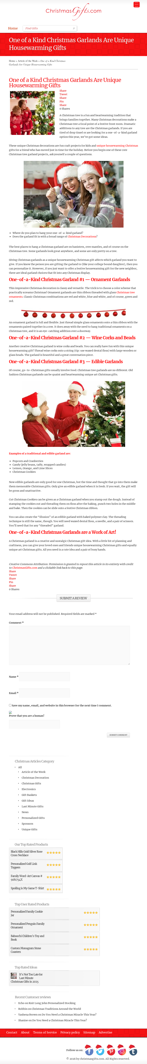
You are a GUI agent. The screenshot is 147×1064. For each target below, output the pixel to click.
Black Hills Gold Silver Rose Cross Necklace (26, 853)
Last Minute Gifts (32, 806)
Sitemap (89, 1032)
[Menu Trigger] (137, 4)
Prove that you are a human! (26, 715)
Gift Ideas (28, 800)
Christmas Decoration (35, 777)
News (25, 812)
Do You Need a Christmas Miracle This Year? (69, 1014)
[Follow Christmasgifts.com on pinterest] (111, 1050)
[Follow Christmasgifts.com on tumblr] (133, 1050)
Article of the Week (28, 61)
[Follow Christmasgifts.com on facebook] (89, 1050)
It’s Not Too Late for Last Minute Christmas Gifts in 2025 (26, 978)
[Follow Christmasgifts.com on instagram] (122, 1050)
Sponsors (27, 823)
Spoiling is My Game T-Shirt (27, 888)
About (25, 1032)
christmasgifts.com (92, 1058)
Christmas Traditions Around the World (56, 1008)
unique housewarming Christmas (117, 145)
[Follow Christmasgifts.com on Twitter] (100, 1050)
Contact (11, 1032)
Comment (16, 622)
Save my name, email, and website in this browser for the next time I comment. (62, 705)
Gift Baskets (29, 795)
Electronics (29, 789)
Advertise (105, 1032)
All (20, 767)
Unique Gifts (29, 829)
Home (13, 28)
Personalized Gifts (33, 818)
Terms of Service (45, 1032)
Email (13, 693)
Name (13, 676)
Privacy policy (70, 1032)
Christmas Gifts (31, 783)
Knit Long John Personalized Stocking (52, 1003)
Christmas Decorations (82, 236)
